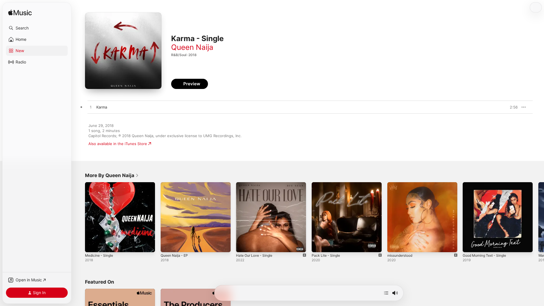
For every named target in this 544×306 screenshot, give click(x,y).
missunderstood (401, 184)
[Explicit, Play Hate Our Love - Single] (243, 245)
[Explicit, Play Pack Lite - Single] (318, 245)
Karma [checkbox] (101, 107)
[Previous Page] (79, 217)
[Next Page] (538, 217)
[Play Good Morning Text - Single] (470, 245)
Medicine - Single (100, 184)
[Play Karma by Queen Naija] (90, 107)
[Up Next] (386, 293)
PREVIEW (511, 107)
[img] (20, 13)
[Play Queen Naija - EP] (167, 245)
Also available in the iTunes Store (117, 143)
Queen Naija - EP (176, 184)
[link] (112, 175)
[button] (36, 28)
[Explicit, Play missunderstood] (394, 245)
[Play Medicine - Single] (92, 245)
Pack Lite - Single (327, 184)
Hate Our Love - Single (256, 184)
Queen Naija (192, 47)
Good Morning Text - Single (487, 184)
